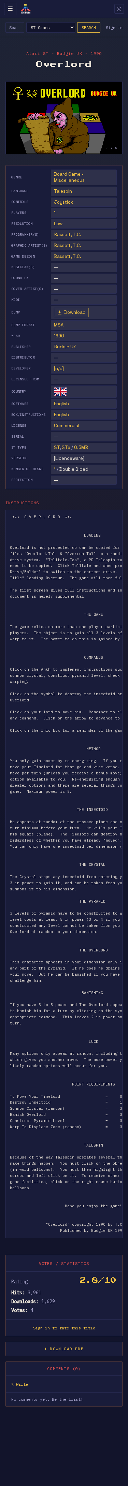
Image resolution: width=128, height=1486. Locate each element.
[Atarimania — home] (25, 8)
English (61, 404)
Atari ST (37, 53)
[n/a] (59, 369)
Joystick (63, 202)
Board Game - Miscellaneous (69, 177)
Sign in (114, 27)
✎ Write (19, 1384)
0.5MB (81, 447)
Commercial (66, 425)
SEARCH (89, 27)
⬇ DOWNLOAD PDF (64, 1348)
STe (66, 447)
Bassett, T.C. (67, 234)
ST (57, 447)
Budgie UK (65, 347)
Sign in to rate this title (64, 1327)
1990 (59, 336)
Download (75, 312)
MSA (58, 325)
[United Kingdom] (60, 391)
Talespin (63, 191)
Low (58, 224)
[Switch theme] (119, 9)
